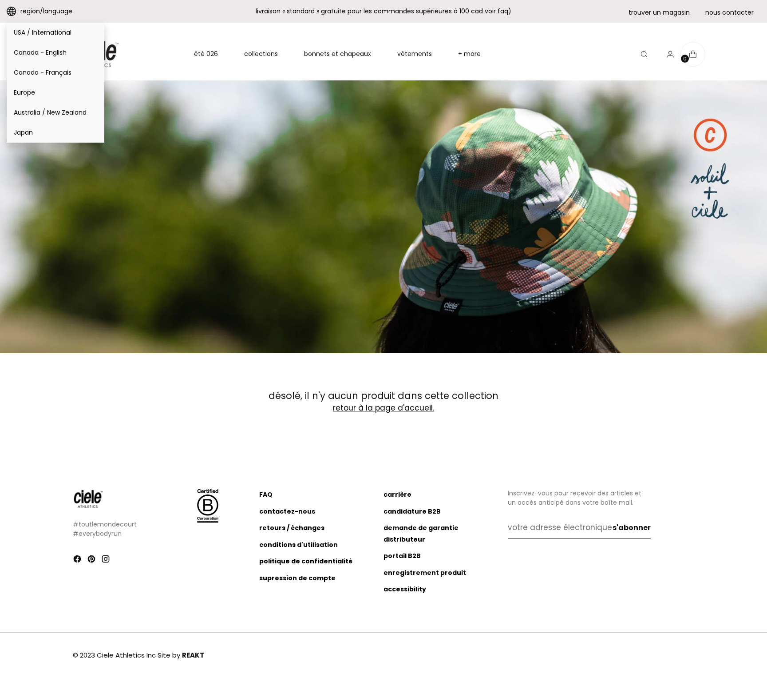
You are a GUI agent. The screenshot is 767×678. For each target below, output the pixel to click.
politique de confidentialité (305, 561)
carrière (397, 494)
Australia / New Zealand (50, 112)
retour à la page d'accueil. (383, 408)
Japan (23, 132)
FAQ (266, 494)
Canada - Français (42, 72)
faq (503, 11)
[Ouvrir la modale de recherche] (644, 54)
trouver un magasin (659, 12)
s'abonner (632, 527)
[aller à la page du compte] (667, 54)
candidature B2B (412, 511)
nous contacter (729, 12)
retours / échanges (291, 527)
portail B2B (402, 555)
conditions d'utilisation (298, 544)
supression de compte (297, 578)
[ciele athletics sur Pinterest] (92, 560)
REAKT (193, 655)
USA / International (42, 32)
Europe (24, 92)
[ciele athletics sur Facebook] (78, 560)
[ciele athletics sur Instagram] (106, 560)
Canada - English (40, 52)
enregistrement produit (425, 572)
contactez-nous (287, 511)
